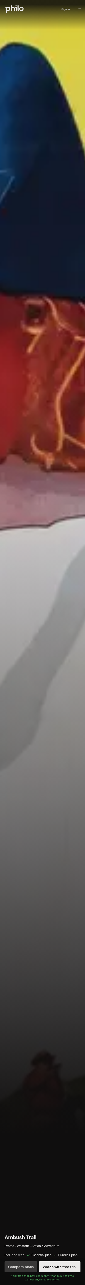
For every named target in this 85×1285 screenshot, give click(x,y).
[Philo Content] (79, 9)
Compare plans (21, 1266)
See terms (52, 1279)
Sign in (65, 9)
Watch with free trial (60, 1266)
